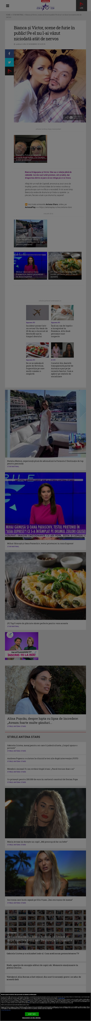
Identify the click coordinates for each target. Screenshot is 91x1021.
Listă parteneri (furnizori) (6, 1010)
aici (28, 1001)
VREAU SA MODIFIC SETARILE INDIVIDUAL (31, 1017)
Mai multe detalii (61, 998)
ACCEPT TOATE (32, 1014)
